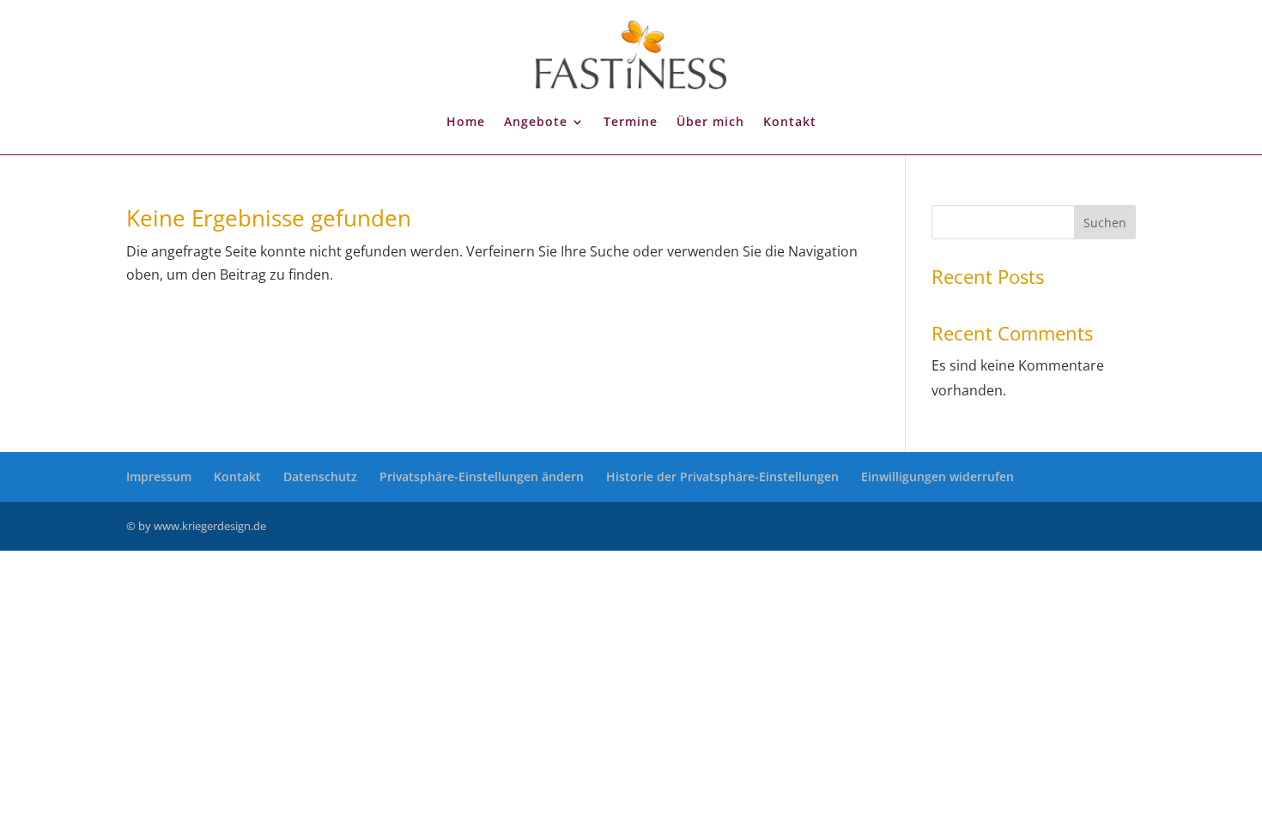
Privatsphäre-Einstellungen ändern (481, 476)
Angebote (535, 121)
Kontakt (789, 121)
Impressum (158, 476)
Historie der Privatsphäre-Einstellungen (722, 476)
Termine (631, 121)
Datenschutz (320, 476)
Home (465, 121)
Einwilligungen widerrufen (937, 476)
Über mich (710, 121)
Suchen (1104, 222)
